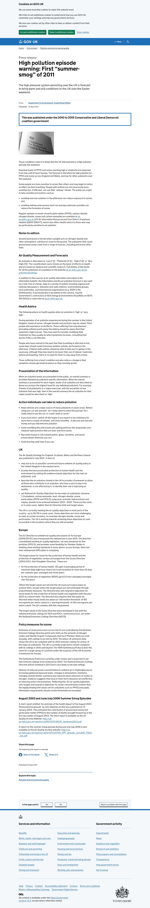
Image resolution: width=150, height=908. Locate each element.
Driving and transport (29, 870)
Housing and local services (70, 849)
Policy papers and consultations (111, 854)
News (99, 838)
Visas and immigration (67, 864)
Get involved (102, 870)
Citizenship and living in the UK (33, 854)
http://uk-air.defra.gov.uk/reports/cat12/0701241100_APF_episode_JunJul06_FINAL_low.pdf (55, 732)
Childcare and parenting (30, 849)
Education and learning (68, 833)
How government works (107, 864)
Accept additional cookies (32, 32)
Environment (32, 48)
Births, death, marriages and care (35, 838)
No (63, 804)
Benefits (23, 833)
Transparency (102, 859)
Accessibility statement (56, 886)
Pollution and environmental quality (54, 48)
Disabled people (26, 864)
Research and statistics (107, 849)
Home (21, 48)
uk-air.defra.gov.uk (53, 298)
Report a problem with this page (113, 804)
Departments (102, 833)
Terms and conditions (90, 886)
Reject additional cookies (62, 32)
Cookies (39, 886)
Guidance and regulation (108, 843)
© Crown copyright (122, 900)
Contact (74, 886)
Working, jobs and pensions (70, 870)
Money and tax (64, 854)
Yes (49, 804)
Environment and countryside (71, 843)
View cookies (83, 32)
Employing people (66, 838)
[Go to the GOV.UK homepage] (28, 42)
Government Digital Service (65, 889)
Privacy (29, 886)
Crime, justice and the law (31, 859)
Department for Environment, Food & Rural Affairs (49, 103)
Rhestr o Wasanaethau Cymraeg (34, 889)
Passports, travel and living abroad (74, 859)
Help (21, 886)
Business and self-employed (32, 843)
